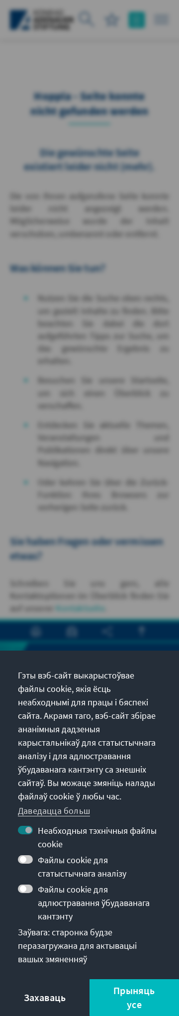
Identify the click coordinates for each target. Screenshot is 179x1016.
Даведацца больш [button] (54, 810)
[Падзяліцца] (107, 631)
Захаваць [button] (45, 997)
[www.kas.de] (42, 20)
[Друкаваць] (36, 631)
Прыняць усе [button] (134, 997)
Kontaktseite (80, 608)
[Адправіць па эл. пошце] (72, 631)
